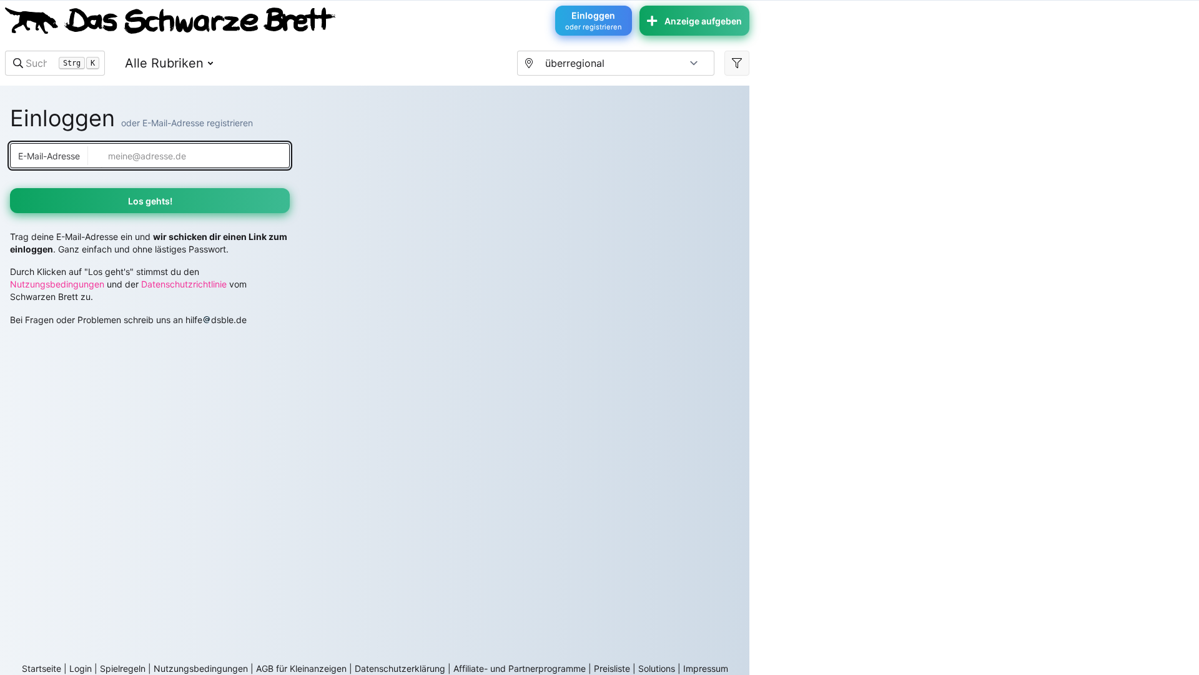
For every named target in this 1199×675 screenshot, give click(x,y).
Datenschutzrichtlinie (184, 284)
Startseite (41, 668)
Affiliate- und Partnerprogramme (519, 668)
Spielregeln (123, 668)
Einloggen (593, 20)
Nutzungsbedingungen (57, 284)
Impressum (705, 668)
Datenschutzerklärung (400, 668)
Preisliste (612, 668)
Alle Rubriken (164, 63)
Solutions (656, 668)
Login (80, 668)
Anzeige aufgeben (703, 21)
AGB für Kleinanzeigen (301, 668)
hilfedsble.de (216, 319)
